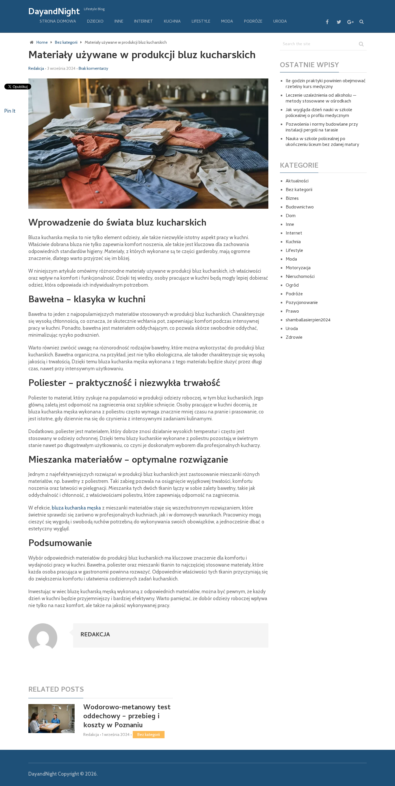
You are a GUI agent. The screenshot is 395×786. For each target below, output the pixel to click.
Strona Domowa (58, 22)
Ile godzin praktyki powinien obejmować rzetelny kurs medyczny (326, 84)
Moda (227, 22)
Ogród (292, 286)
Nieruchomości (300, 277)
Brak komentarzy (93, 68)
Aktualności (297, 181)
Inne (119, 22)
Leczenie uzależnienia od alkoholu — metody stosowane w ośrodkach (321, 98)
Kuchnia (172, 22)
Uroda (280, 22)
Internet (143, 22)
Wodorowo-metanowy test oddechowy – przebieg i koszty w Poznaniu (127, 717)
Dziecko (95, 22)
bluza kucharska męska (76, 508)
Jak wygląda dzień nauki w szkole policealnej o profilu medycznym (319, 113)
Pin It (9, 111)
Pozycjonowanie (302, 303)
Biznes (292, 199)
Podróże (253, 22)
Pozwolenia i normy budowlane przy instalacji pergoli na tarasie (322, 127)
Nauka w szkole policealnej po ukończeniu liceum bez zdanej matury (322, 142)
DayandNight (54, 12)
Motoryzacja (298, 268)
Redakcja (36, 68)
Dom (291, 216)
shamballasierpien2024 (308, 320)
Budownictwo (300, 207)
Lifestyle (201, 22)
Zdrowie (294, 338)
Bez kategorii (148, 734)
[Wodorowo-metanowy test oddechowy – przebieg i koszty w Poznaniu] (51, 718)
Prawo (292, 312)
